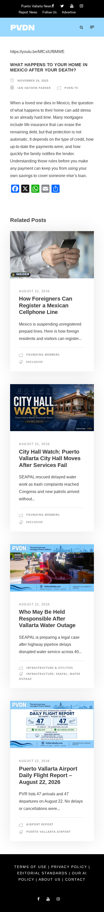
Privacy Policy (70, 867)
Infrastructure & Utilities (49, 668)
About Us (50, 879)
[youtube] (71, 6)
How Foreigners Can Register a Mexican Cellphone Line (45, 305)
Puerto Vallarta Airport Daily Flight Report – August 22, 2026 (48, 775)
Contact (75, 879)
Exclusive (34, 362)
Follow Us (49, 12)
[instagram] (81, 6)
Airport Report (39, 824)
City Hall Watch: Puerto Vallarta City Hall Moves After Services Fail (50, 458)
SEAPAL (62, 674)
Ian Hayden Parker (34, 88)
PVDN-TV (71, 88)
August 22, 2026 (34, 291)
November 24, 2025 (32, 80)
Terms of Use (31, 867)
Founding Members (43, 354)
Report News (28, 12)
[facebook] (53, 6)
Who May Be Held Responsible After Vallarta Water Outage (47, 618)
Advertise (69, 12)
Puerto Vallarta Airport (48, 831)
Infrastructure (40, 674)
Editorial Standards (43, 873)
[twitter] (62, 6)
